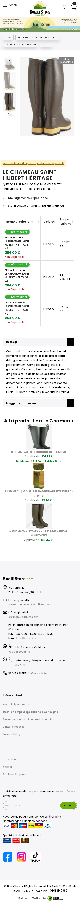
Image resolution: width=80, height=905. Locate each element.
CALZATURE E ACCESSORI (20, 44)
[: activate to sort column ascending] (37, 222)
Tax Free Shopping (15, 774)
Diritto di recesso (14, 727)
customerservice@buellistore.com (30, 604)
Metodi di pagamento (17, 704)
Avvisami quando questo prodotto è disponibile (33, 163)
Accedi (7, 767)
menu (12, 5)
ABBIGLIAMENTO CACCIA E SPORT (37, 37)
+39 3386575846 (19, 652)
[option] (9, 102)
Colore (48, 222)
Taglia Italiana (65, 221)
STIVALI (46, 44)
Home (8, 37)
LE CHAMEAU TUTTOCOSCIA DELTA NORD (38, 452)
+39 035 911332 (37, 673)
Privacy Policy (11, 734)
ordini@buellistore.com (23, 617)
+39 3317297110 (17, 665)
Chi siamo (9, 759)
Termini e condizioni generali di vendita (28, 719)
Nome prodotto (18, 222)
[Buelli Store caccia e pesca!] (39, 8)
